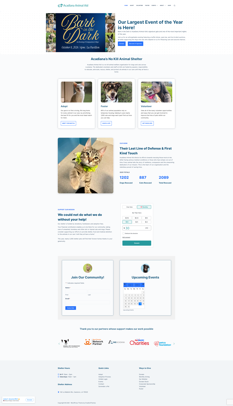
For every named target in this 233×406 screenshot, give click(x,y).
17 (128, 301)
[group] (162, 343)
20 (137, 301)
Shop (169, 5)
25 (131, 303)
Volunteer (139, 5)
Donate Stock (144, 381)
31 (128, 306)
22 (143, 301)
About (162, 5)
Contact (101, 384)
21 (140, 301)
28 (140, 303)
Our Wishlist (143, 379)
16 (125, 301)
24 (128, 303)
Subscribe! (70, 308)
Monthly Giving (144, 377)
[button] (59, 344)
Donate (141, 374)
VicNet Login (102, 379)
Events (154, 5)
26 (134, 303)
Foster (147, 5)
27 (137, 303)
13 (137, 298)
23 (125, 303)
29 (143, 303)
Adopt (132, 5)
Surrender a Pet (103, 386)
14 (140, 298)
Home (126, 5)
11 (131, 298)
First (66, 295)
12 (134, 298)
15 (143, 298)
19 (134, 301)
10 (128, 298)
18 (131, 301)
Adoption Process (104, 377)
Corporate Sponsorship (147, 384)
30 (125, 306)
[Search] (174, 5)
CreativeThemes (90, 403)
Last (89, 295)
